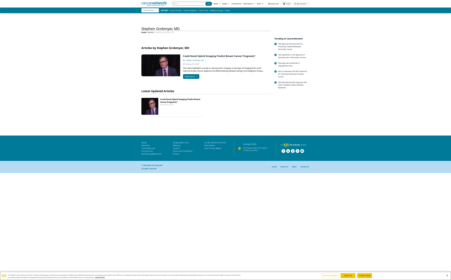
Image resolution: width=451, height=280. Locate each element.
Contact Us (304, 167)
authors (151, 32)
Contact (176, 148)
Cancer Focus (148, 10)
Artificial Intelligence (190, 11)
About (144, 142)
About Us (284, 167)
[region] (225, 276)
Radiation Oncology (216, 11)
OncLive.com (147, 151)
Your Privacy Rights (212, 148)
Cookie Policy (100, 277)
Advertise (145, 145)
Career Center (203, 11)
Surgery (227, 11)
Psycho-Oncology (175, 11)
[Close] (447, 275)
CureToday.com (148, 148)
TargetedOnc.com (181, 142)
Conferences (236, 4)
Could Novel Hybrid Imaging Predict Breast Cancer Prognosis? (180, 100)
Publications (248, 4)
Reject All (348, 275)
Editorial (176, 145)
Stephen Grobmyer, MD (195, 60)
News (216, 4)
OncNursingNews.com (151, 154)
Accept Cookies (365, 275)
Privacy (176, 154)
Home (143, 32)
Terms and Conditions (182, 151)
